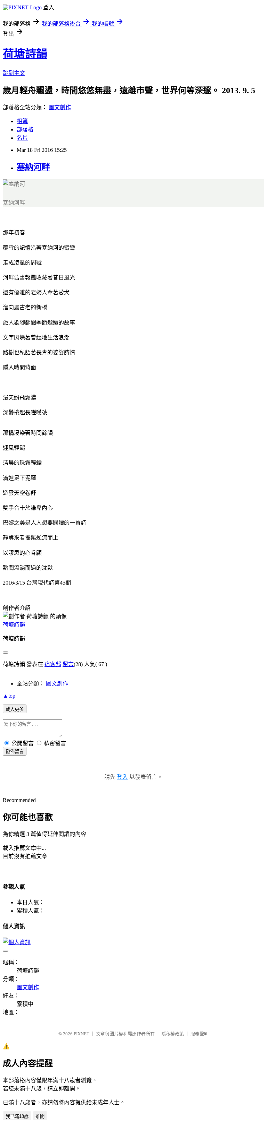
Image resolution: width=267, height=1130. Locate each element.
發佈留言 (15, 751)
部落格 (25, 129)
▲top (9, 696)
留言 (68, 664)
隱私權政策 (172, 1033)
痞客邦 (52, 664)
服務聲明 (200, 1033)
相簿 (22, 121)
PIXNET (81, 1033)
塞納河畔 (33, 167)
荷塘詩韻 (25, 54)
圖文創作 (60, 107)
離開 (39, 1116)
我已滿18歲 (17, 1116)
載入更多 (15, 709)
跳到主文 (14, 73)
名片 (22, 138)
